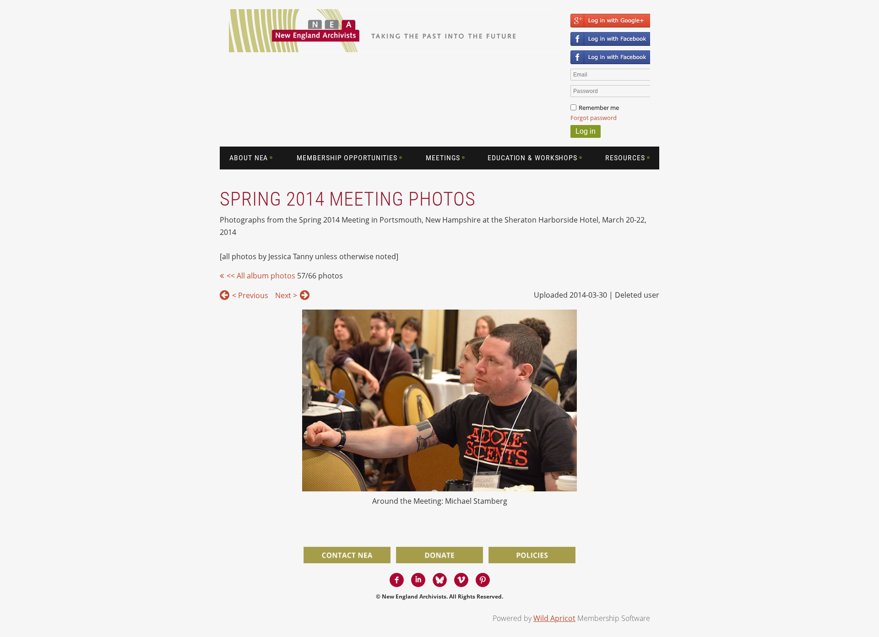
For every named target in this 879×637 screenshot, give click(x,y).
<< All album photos (261, 276)
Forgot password (593, 118)
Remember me (599, 107)
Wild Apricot (554, 618)
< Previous (250, 295)
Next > (286, 295)
